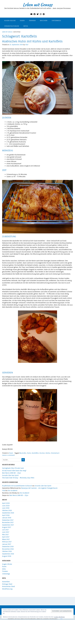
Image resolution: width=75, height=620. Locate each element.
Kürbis (47, 453)
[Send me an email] (31, 14)
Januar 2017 (6, 544)
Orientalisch (55, 453)
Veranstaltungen (11, 26)
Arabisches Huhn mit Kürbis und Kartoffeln (32, 41)
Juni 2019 (5, 508)
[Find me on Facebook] (34, 14)
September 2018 (8, 513)
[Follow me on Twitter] (38, 14)
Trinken (32, 20)
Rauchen (43, 20)
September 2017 (8, 525)
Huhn (29, 453)
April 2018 (5, 515)
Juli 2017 (5, 530)
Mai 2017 (5, 534)
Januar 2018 (6, 518)
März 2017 (6, 539)
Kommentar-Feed (8, 586)
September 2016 (8, 554)
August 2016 (6, 556)
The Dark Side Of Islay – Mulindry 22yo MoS (18, 478)
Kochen (42, 453)
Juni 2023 (5, 506)
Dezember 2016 (8, 546)
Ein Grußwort (12, 490)
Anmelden (6, 582)
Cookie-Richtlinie (59, 617)
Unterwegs (56, 20)
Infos (25, 26)
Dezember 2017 (7, 520)
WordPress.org (7, 589)
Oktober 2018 (7, 510)
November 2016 (8, 549)
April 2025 (6, 503)
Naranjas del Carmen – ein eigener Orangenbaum (39, 488)
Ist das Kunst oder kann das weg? (14, 471)
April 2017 (5, 537)
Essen (22, 20)
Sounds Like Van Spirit (10, 475)
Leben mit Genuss (37, 4)
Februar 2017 (7, 542)
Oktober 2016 (7, 551)
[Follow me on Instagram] (41, 14)
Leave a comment (8, 455)
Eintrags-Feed (7, 584)
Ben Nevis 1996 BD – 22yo (11, 473)
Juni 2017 (5, 532)
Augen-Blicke (10, 20)
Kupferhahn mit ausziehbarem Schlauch (17, 486)
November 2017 (8, 522)
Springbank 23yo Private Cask (13, 468)
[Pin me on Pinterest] (44, 14)
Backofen (23, 453)
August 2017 (6, 527)
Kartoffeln (35, 453)
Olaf (26, 44)
